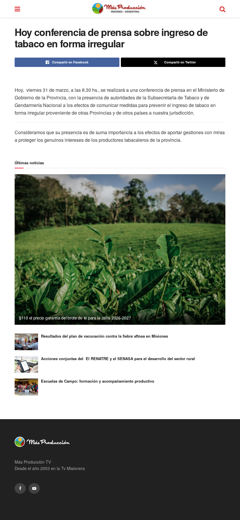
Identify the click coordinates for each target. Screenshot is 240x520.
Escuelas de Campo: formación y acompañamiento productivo (97, 381)
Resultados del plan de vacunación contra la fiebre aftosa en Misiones (104, 336)
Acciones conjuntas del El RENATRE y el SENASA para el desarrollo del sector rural (118, 358)
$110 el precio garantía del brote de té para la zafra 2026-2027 (75, 318)
